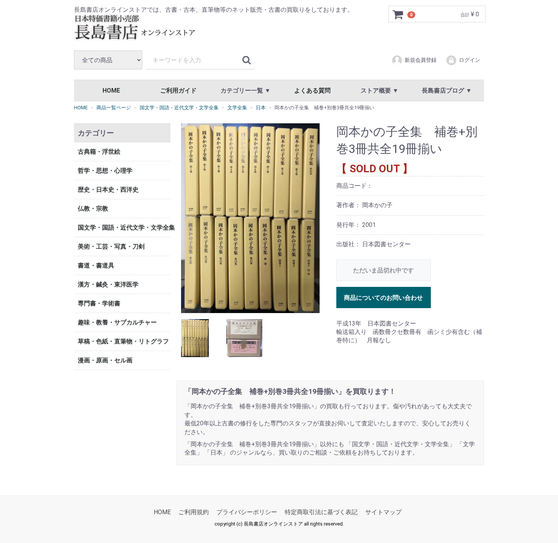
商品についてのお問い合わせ (383, 297)
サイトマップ (383, 512)
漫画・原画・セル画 (105, 360)
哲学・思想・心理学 (105, 170)
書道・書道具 (96, 265)
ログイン (469, 60)
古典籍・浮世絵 (99, 151)
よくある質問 (312, 90)
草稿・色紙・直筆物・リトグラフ (123, 341)
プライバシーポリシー (246, 512)
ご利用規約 (193, 512)
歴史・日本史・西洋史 (108, 189)
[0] (398, 14)
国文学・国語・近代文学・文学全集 (124, 227)
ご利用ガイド (178, 90)
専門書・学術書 (99, 303)
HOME (111, 90)
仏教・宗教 (93, 208)
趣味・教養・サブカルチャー (117, 322)
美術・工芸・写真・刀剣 (111, 246)
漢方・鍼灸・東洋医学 (108, 284)
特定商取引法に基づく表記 (321, 512)
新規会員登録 (421, 60)
